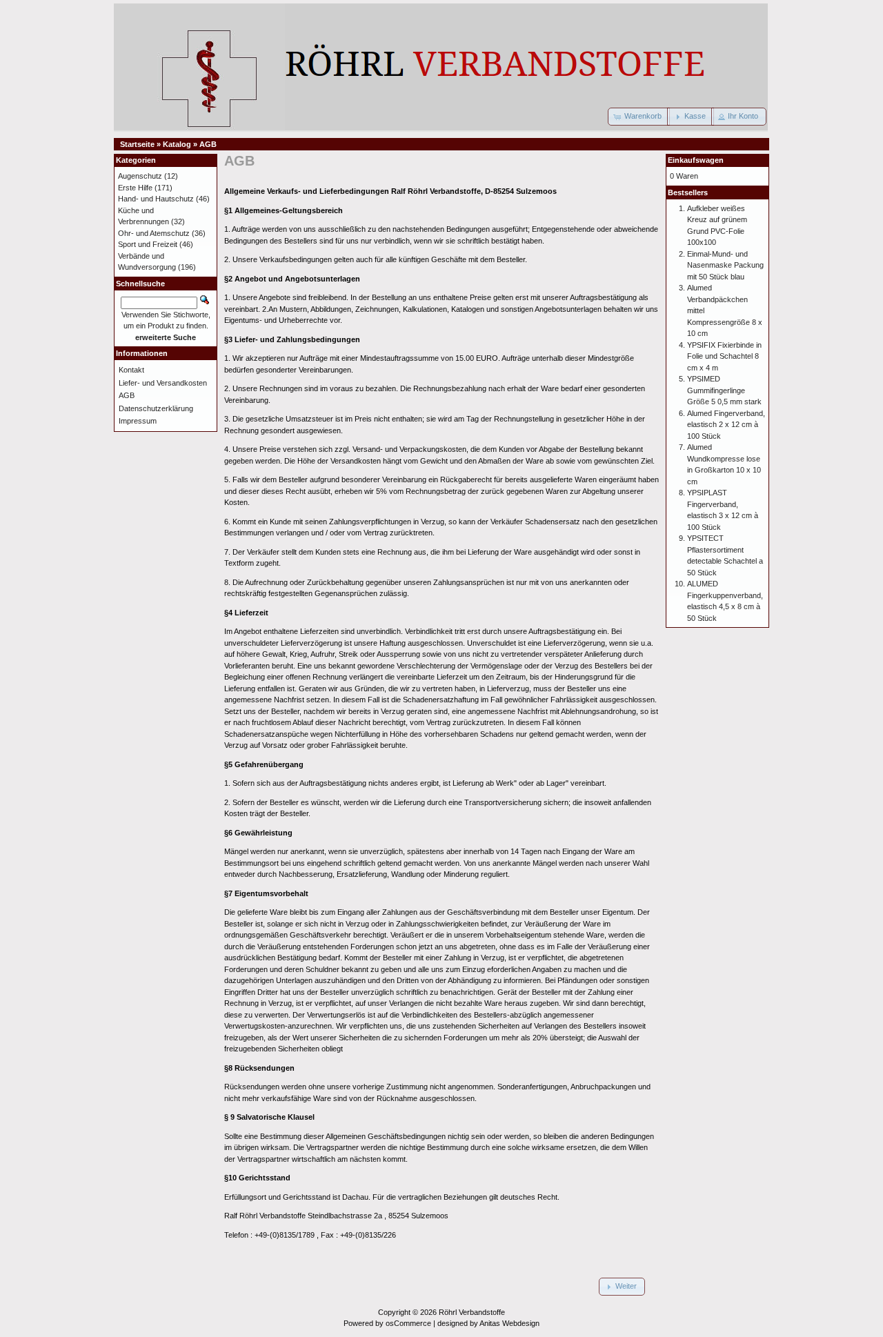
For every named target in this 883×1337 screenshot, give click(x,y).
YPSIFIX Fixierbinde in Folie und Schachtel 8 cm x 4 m (724, 356)
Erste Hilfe (135, 188)
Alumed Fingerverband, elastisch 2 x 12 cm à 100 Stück (726, 424)
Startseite (137, 144)
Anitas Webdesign (509, 1323)
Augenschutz (140, 176)
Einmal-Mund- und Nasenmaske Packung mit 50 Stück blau (725, 265)
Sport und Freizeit (147, 244)
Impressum (138, 421)
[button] (639, 117)
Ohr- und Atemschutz (154, 233)
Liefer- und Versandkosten (163, 383)
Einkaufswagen (696, 160)
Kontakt (131, 370)
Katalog (177, 144)
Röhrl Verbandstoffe (472, 1312)
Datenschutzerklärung (156, 408)
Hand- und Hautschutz (156, 199)
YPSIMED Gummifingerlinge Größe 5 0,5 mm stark (724, 390)
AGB (208, 144)
